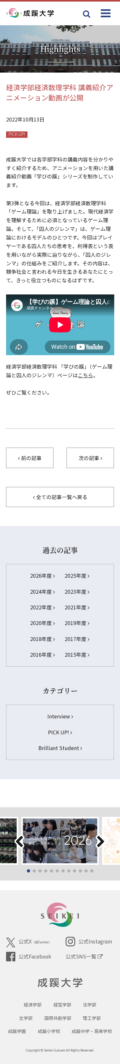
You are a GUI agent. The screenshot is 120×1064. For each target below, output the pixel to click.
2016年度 (41, 654)
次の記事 (89, 458)
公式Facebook (35, 956)
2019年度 (76, 623)
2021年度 (76, 607)
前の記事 (31, 458)
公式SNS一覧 (82, 956)
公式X (35, 941)
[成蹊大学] (40, 13)
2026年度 (41, 575)
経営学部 (62, 1004)
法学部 (89, 1004)
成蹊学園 (17, 1031)
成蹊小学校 (49, 1031)
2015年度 (76, 654)
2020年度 (41, 623)
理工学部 (92, 1018)
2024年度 (41, 591)
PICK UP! (17, 134)
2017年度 (76, 639)
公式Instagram (95, 941)
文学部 (26, 1018)
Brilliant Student (59, 748)
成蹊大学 (60, 983)
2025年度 (76, 575)
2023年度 (76, 591)
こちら (85, 375)
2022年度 (41, 607)
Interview (59, 716)
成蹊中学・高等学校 (92, 1031)
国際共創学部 (57, 1018)
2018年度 (41, 639)
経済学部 (33, 1004)
